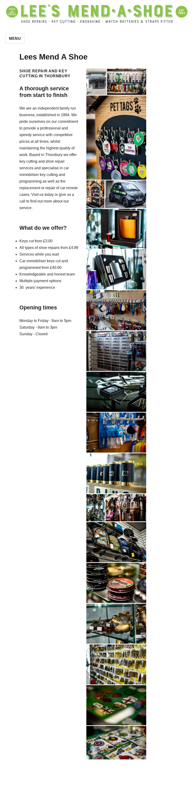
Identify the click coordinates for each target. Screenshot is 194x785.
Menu (15, 39)
